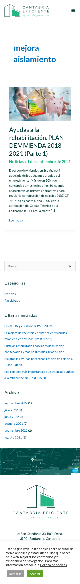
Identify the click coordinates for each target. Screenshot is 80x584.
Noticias (16, 161)
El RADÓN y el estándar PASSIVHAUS (29, 326)
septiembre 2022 (16, 403)
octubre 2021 (13, 423)
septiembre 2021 (16, 430)
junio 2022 (11, 417)
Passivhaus (12, 300)
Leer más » (16, 220)
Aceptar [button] (35, 574)
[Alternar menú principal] (73, 10)
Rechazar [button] (15, 574)
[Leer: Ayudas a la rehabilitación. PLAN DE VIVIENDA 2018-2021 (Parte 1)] (40, 104)
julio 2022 (11, 410)
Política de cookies (53, 565)
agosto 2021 (13, 437)
